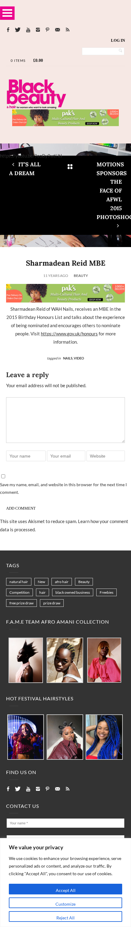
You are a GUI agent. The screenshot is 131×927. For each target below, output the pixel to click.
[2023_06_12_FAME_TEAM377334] (26, 661)
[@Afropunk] (25, 737)
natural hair (18, 581)
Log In (118, 40)
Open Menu (7, 13)
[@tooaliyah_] (65, 737)
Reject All (65, 917)
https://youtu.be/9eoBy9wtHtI (31, 155)
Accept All (66, 890)
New (41, 581)
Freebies (106, 592)
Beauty (81, 275)
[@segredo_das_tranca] (104, 737)
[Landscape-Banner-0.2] (65, 124)
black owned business (72, 592)
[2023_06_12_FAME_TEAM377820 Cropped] (104, 660)
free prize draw (21, 603)
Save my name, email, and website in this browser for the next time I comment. (63, 488)
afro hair (62, 581)
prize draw (51, 603)
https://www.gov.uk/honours (69, 333)
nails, (68, 358)
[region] (65, 882)
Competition (19, 592)
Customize (65, 904)
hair (42, 592)
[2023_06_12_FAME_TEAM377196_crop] (65, 661)
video (79, 358)
